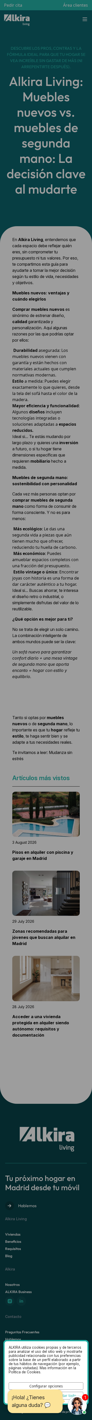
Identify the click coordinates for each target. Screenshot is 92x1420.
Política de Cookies (24, 1372)
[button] (77, 1405)
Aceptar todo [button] (65, 1395)
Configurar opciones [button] (46, 1386)
